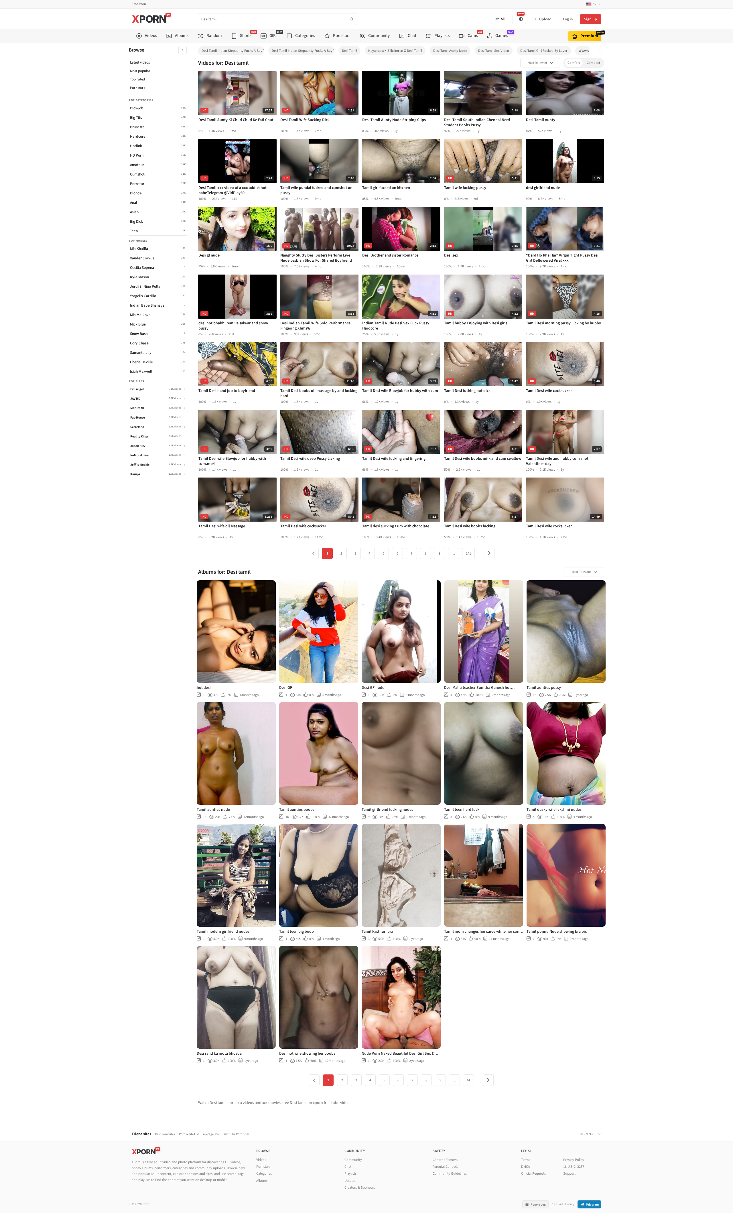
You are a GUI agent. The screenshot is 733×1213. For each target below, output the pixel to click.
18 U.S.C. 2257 (573, 1166)
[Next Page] (489, 553)
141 (468, 553)
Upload (349, 1180)
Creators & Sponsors (359, 1187)
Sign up (590, 19)
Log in (568, 19)
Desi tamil (349, 50)
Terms (525, 1159)
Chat (347, 1166)
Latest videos (140, 62)
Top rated (137, 79)
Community (353, 1159)
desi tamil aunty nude (450, 50)
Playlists (350, 1173)
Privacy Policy (573, 1159)
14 (468, 1080)
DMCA (525, 1166)
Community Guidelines (450, 1173)
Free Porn (139, 4)
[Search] (351, 19)
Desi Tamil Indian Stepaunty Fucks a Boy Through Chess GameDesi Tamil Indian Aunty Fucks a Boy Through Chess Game (233, 50)
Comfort (574, 62)
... (453, 553)
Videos (261, 1159)
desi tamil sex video (493, 50)
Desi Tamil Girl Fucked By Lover (544, 50)
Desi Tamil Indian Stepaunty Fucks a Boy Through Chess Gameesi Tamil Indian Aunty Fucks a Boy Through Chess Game (303, 50)
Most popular (140, 71)
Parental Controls (445, 1166)
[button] (600, 50)
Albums (261, 1180)
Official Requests (533, 1173)
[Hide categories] (182, 50)
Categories (264, 1173)
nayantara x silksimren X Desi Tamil (395, 50)
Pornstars (137, 87)
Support (569, 1173)
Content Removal (445, 1159)
